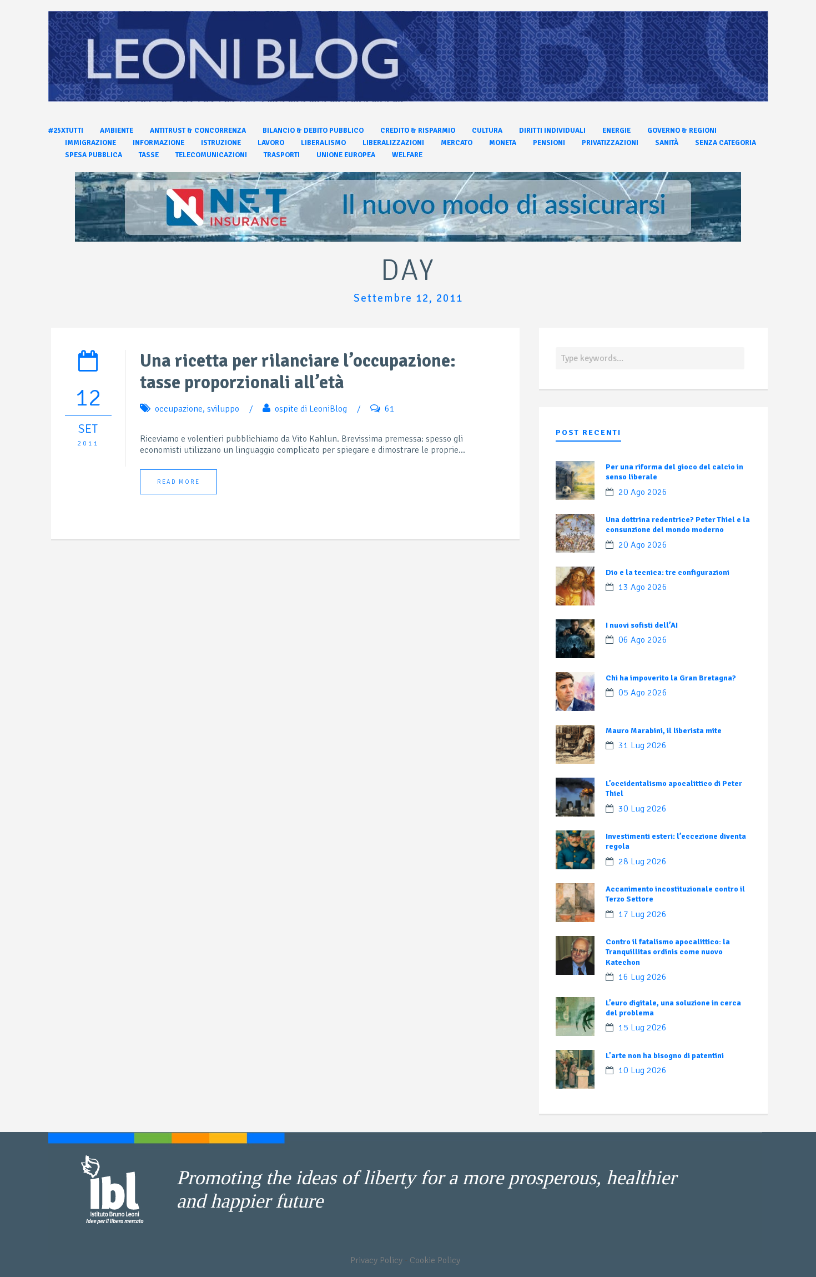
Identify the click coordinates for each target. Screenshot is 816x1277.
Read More (178, 481)
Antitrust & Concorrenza (198, 130)
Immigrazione (90, 142)
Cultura (487, 130)
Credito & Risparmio (417, 130)
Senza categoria (725, 142)
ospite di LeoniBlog (311, 408)
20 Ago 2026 (642, 492)
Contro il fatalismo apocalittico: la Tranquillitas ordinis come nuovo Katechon (668, 951)
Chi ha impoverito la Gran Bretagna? (671, 678)
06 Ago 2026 (642, 639)
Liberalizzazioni (393, 142)
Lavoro (271, 142)
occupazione (179, 408)
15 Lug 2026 (642, 1027)
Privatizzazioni (610, 142)
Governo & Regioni (682, 130)
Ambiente (116, 130)
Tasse (149, 155)
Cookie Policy (435, 1260)
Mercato (456, 142)
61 (390, 408)
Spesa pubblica (93, 155)
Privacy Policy (376, 1260)
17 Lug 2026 (642, 914)
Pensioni (549, 142)
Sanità (666, 142)
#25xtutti (65, 130)
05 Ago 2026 (642, 692)
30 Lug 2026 (642, 808)
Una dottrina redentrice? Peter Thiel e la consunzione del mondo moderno (678, 524)
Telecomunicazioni (211, 155)
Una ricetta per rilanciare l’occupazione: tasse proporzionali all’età (298, 371)
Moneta (502, 142)
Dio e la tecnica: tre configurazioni (667, 572)
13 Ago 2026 (642, 587)
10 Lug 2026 (642, 1070)
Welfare (407, 155)
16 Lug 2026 (642, 977)
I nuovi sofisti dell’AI (642, 625)
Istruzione (221, 142)
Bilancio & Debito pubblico (313, 130)
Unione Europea (345, 155)
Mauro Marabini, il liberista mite (664, 730)
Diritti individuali (552, 130)
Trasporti (282, 155)
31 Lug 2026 (642, 745)
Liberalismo (323, 142)
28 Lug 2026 (642, 861)
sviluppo (223, 408)
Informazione (158, 142)
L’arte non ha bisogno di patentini (665, 1055)
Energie (616, 130)
